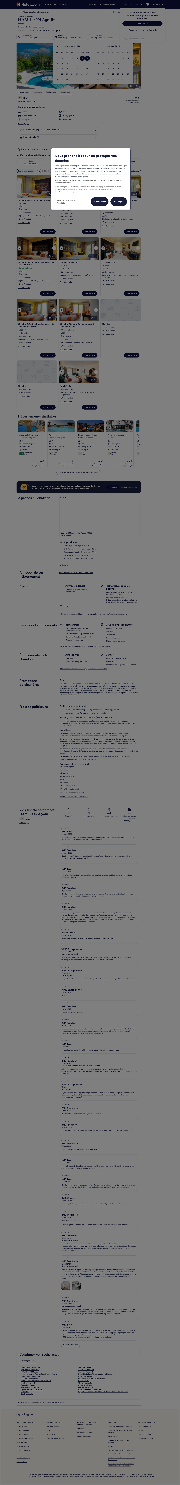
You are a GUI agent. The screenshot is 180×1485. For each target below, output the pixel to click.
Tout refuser (99, 201)
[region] (91, 179)
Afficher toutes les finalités (66, 201)
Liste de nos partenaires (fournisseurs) (69, 192)
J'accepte (119, 201)
